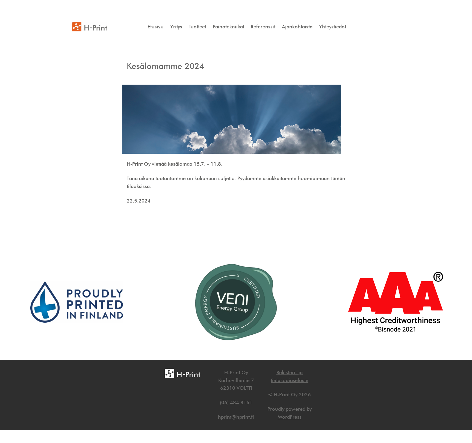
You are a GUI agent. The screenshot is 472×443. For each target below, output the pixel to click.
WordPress (290, 417)
